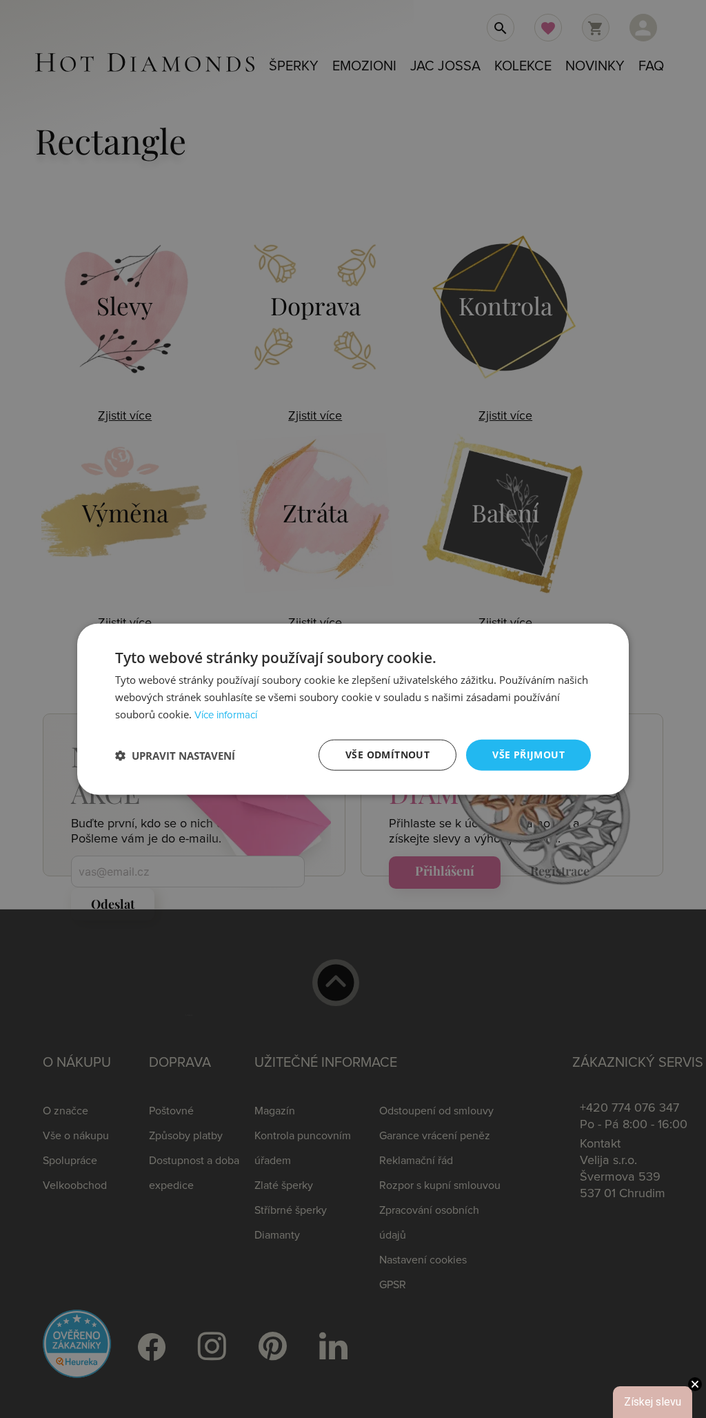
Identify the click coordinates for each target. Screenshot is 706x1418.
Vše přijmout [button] (528, 754)
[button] (175, 754)
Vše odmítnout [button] (387, 754)
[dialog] (353, 709)
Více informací (225, 715)
